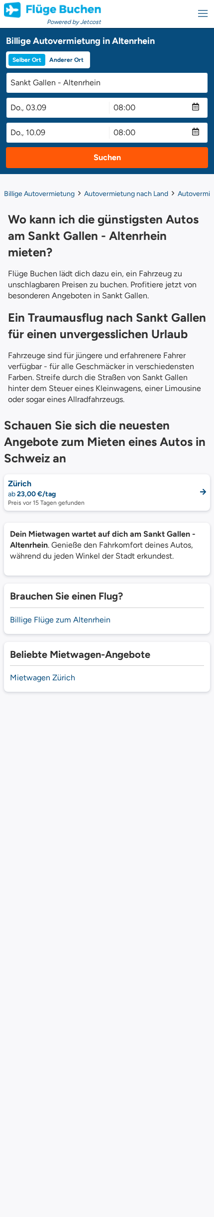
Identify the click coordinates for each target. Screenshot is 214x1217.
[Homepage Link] (52, 10)
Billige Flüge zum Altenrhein (60, 619)
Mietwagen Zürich (42, 677)
